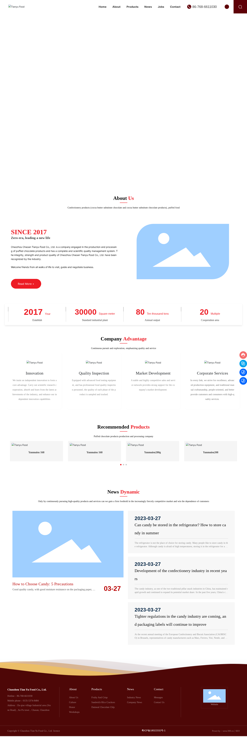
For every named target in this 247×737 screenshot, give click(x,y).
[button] (238, 83)
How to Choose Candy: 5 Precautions (42, 616)
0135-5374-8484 (31, 733)
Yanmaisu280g (152, 452)
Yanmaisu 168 (36, 452)
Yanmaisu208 (210, 452)
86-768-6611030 (204, 7)
